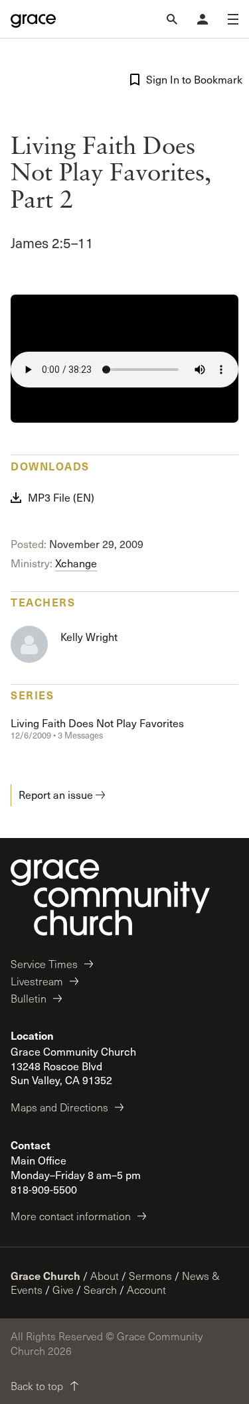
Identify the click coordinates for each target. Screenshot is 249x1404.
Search (100, 1290)
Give (63, 1290)
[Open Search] (172, 19)
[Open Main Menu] (233, 19)
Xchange (76, 563)
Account (146, 1290)
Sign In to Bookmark (192, 79)
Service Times (44, 964)
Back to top (37, 1386)
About (104, 1276)
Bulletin (28, 998)
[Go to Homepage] (33, 19)
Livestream (37, 981)
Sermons (150, 1276)
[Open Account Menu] (202, 19)
